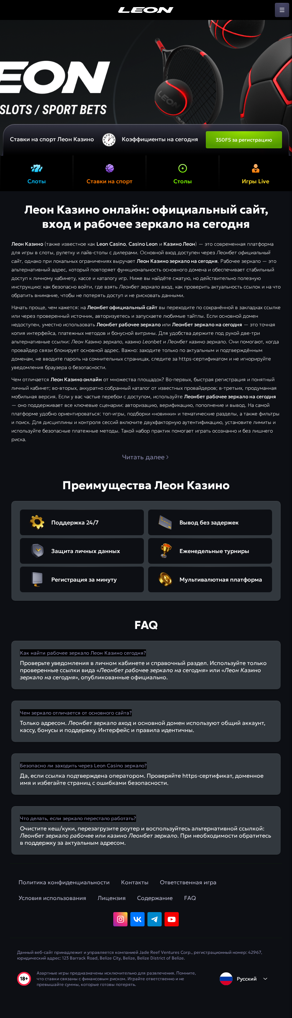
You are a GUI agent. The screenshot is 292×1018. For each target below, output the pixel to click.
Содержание (155, 897)
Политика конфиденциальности (64, 882)
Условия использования (52, 897)
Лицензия (112, 897)
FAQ (190, 897)
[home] (146, 10)
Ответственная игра (188, 882)
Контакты (134, 882)
